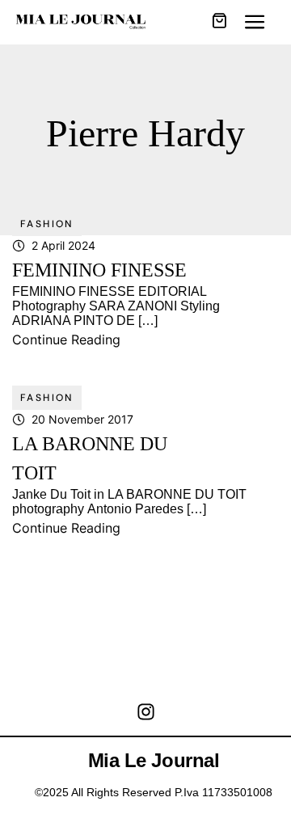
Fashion (47, 223)
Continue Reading (66, 339)
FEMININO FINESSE (99, 270)
